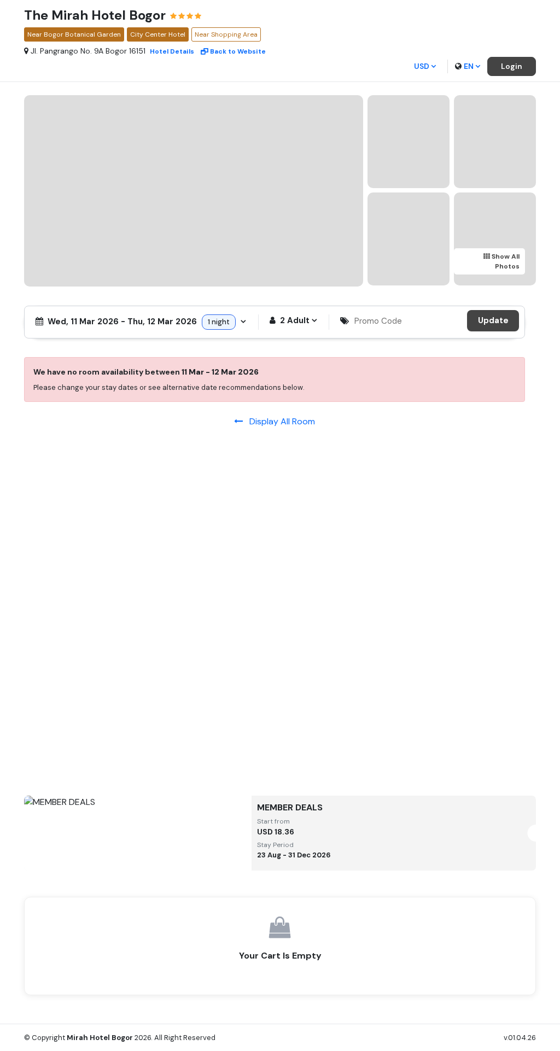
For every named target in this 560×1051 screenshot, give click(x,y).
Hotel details (172, 51)
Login (511, 66)
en (469, 66)
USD (421, 66)
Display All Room (279, 421)
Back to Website (238, 51)
